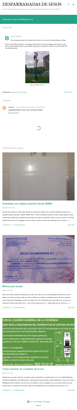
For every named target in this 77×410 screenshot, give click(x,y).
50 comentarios (19, 307)
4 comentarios (18, 390)
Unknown (11, 107)
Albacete (14, 92)
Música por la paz (12, 286)
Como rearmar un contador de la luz (23, 369)
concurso (23, 92)
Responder (13, 113)
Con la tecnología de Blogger (39, 402)
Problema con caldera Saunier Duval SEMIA (27, 203)
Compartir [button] (68, 92)
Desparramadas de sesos (31, 4)
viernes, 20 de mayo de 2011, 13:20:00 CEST (30, 107)
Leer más (71, 225)
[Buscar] (68, 3)
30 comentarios (19, 225)
